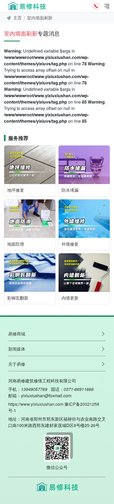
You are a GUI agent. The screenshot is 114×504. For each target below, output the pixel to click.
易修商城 (16, 334)
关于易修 (16, 364)
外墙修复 (70, 244)
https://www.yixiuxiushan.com (35, 404)
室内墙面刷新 (39, 18)
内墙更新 (70, 298)
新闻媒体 (16, 349)
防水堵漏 (70, 190)
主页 (17, 18)
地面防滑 (15, 244)
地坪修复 (15, 190)
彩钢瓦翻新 (17, 298)
